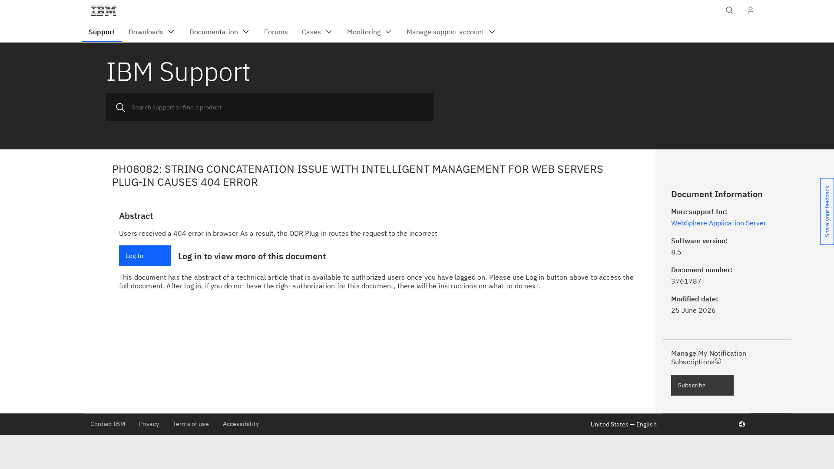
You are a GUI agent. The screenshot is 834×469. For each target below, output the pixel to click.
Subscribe (692, 385)
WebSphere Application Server (718, 222)
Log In (134, 256)
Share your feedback (827, 211)
